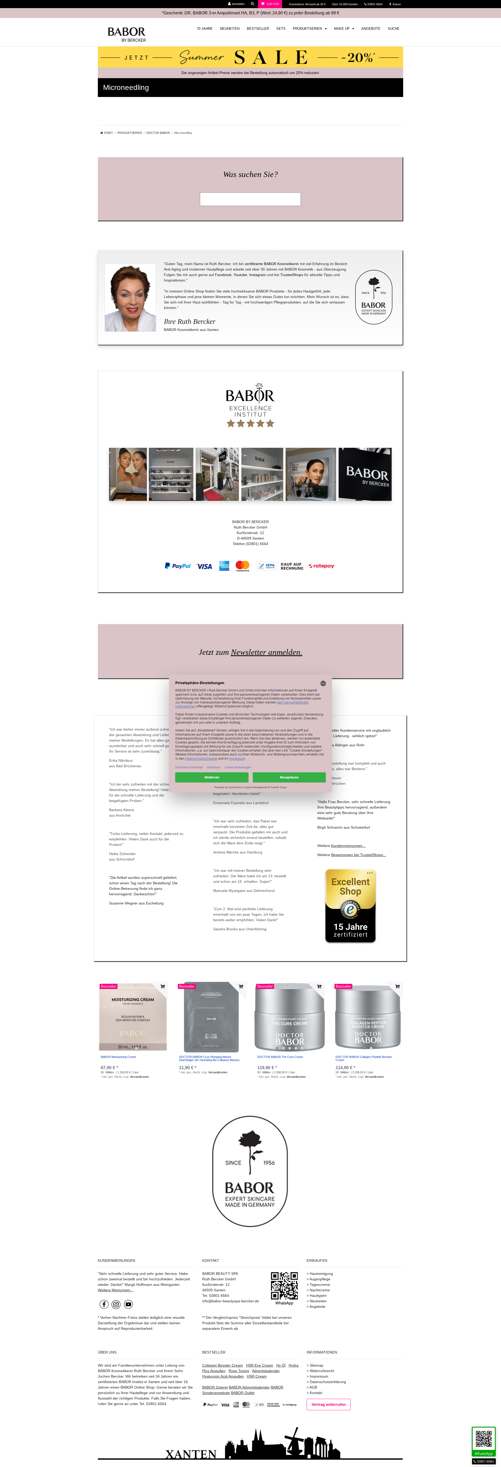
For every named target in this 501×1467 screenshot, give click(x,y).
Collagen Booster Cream (222, 1365)
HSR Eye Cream (259, 1365)
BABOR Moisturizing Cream (118, 1056)
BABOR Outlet (242, 1393)
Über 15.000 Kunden (345, 4)
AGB (313, 1387)
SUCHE (393, 29)
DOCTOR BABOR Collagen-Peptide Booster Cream (364, 1058)
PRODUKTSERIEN (308, 29)
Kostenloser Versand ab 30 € (307, 4)
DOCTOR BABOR (158, 132)
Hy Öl (280, 1365)
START (108, 132)
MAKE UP (342, 29)
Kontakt (316, 1393)
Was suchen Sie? (250, 174)
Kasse (396, 4)
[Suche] (253, 4)
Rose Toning (239, 1371)
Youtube (240, 275)
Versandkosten (139, 1076)
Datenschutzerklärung (328, 1382)
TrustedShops (291, 275)
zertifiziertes (108, 1382)
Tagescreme (320, 1284)
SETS (280, 29)
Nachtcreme (320, 1290)
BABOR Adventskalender (249, 1387)
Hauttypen (318, 1295)
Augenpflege (319, 1279)
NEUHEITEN (230, 29)
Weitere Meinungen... (115, 1290)
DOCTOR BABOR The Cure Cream (280, 1056)
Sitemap (316, 1365)
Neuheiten (318, 1301)
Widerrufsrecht (322, 1371)
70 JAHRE (205, 29)
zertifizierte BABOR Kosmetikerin (272, 264)
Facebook (223, 275)
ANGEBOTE (370, 29)
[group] (133, 1017)
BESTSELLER (258, 29)
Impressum (319, 1376)
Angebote (317, 1306)
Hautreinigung (321, 1273)
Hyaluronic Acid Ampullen (223, 1376)
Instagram (257, 275)
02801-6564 (377, 4)
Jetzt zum (250, 652)
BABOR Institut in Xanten (139, 1382)
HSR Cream (257, 1376)
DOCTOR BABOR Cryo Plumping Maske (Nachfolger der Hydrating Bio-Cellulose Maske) (209, 1058)
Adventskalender (266, 1371)
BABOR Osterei (215, 1387)
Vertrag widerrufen (329, 1404)
